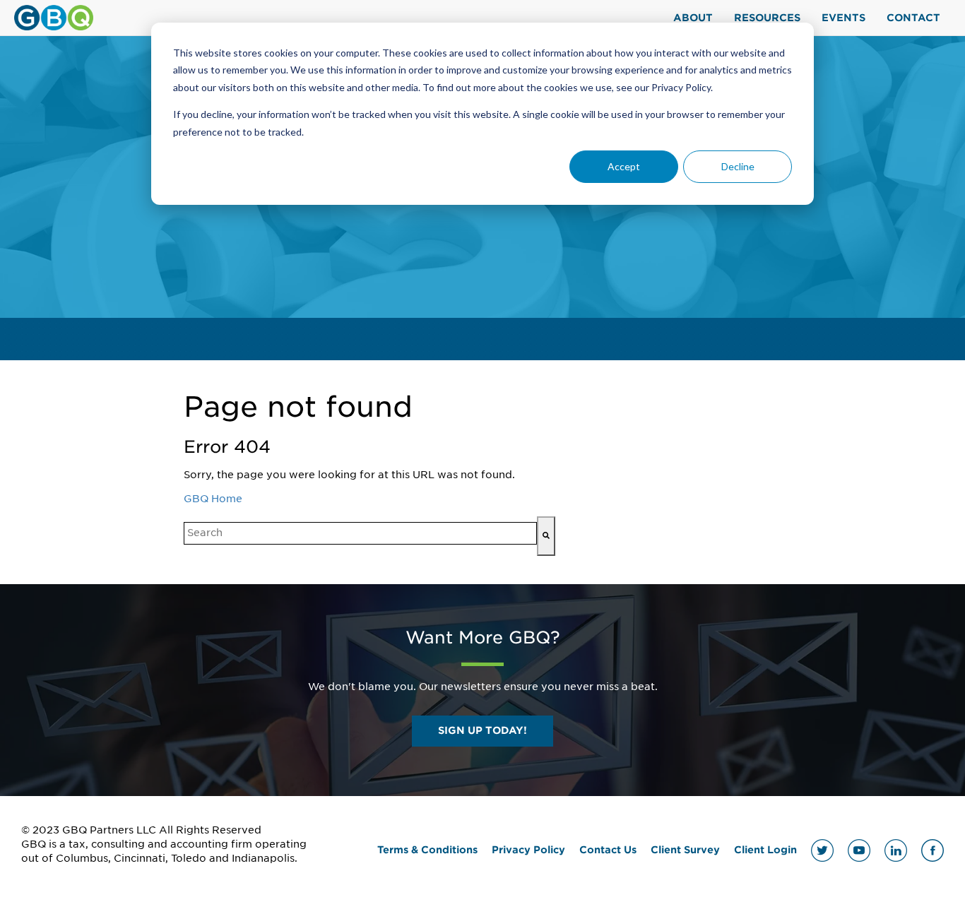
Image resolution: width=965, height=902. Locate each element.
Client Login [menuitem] (765, 849)
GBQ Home (213, 498)
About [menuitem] (693, 17)
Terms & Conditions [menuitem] (427, 849)
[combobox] (360, 533)
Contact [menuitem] (913, 17)
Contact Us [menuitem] (608, 849)
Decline (737, 166)
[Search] (546, 536)
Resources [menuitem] (767, 17)
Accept (624, 166)
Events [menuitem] (843, 17)
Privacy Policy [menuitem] (528, 849)
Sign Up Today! (482, 730)
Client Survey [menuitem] (685, 849)
